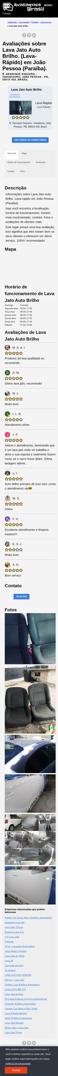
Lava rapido (24, 22)
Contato (6, 13)
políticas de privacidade (18, 1063)
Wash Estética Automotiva (18, 1018)
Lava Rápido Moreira (16, 1013)
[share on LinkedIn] (33, 36)
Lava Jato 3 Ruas (14, 927)
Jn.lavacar (10, 970)
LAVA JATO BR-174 (15, 989)
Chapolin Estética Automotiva (20, 1004)
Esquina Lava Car (14, 932)
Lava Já (9, 961)
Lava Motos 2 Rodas (15, 951)
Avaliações (12, 22)
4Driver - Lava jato (14, 980)
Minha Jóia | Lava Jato (16, 1028)
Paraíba (34, 22)
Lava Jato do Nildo (15, 956)
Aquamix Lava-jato (15, 922)
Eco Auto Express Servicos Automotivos (26, 999)
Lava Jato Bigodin (14, 1023)
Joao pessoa (45, 22)
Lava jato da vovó (14, 965)
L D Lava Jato (12, 937)
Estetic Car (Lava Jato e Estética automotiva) (28, 917)
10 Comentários (14, 96)
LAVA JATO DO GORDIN (18, 975)
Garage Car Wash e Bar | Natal (21, 1008)
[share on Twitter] (29, 36)
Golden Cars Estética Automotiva (22, 984)
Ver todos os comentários (30, 140)
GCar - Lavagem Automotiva (20, 946)
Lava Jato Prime (13, 1032)
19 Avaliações (15, 94)
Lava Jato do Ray (14, 994)
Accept (16, 1070)
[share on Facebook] (24, 36)
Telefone (21, 596)
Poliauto (9, 941)
